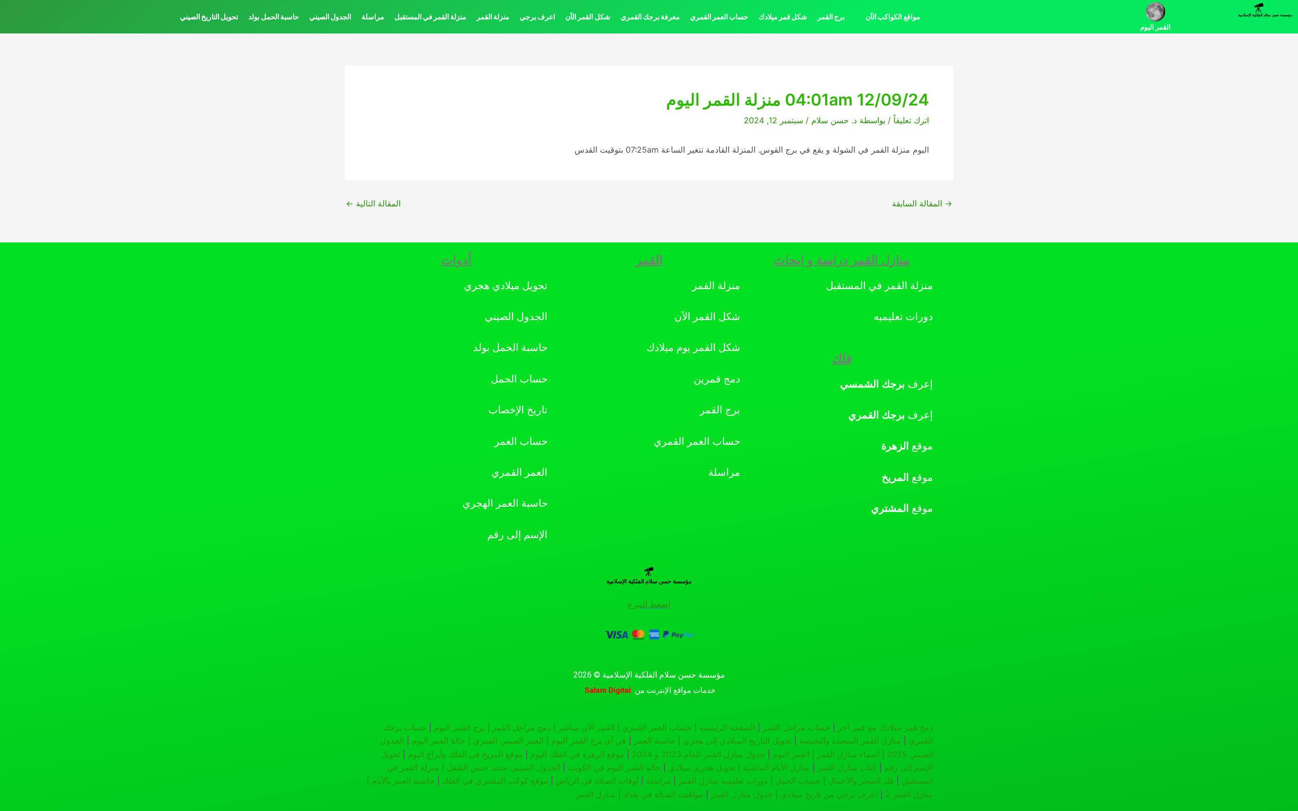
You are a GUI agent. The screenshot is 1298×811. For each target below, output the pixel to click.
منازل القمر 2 (909, 794)
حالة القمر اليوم (438, 740)
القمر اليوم (1155, 27)
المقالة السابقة (922, 203)
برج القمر (831, 17)
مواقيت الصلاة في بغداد (663, 794)
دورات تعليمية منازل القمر (723, 780)
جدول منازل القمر (742, 794)
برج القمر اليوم (459, 727)
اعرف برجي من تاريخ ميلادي (829, 794)
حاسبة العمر (654, 740)
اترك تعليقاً (911, 120)
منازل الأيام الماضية (776, 767)
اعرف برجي (537, 17)
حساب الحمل (519, 379)
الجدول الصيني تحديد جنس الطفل (503, 767)
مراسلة (373, 17)
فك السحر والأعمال (861, 780)
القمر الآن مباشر (586, 727)
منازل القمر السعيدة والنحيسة (850, 740)
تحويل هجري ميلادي (701, 767)
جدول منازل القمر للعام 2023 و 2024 (698, 754)
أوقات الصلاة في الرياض (597, 780)
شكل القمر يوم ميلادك (693, 347)
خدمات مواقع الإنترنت (680, 690)
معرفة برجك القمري (650, 17)
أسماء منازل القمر (848, 754)
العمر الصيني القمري (508, 740)
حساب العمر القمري (719, 17)
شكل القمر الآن (587, 17)
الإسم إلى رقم (517, 534)
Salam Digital (608, 690)
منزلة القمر (493, 17)
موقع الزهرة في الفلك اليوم (577, 754)
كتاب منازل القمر (847, 767)
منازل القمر (595, 794)
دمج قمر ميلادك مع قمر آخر (885, 727)
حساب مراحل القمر (796, 727)
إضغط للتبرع (649, 604)
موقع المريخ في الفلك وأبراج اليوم (465, 754)
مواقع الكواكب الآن (893, 17)
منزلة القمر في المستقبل (430, 17)
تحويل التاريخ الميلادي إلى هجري (737, 740)
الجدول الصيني (330, 17)
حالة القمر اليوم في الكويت (614, 767)
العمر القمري (519, 472)
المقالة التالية (373, 203)
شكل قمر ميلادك (783, 17)
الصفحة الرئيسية (727, 727)
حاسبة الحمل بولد (273, 17)
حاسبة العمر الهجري (505, 503)
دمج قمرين (717, 379)
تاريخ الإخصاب (518, 410)
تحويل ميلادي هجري (506, 285)
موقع (907, 446)
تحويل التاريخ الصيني (209, 17)
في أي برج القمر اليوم (588, 740)
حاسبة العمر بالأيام (403, 780)
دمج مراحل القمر (521, 727)
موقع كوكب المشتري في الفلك (495, 780)
